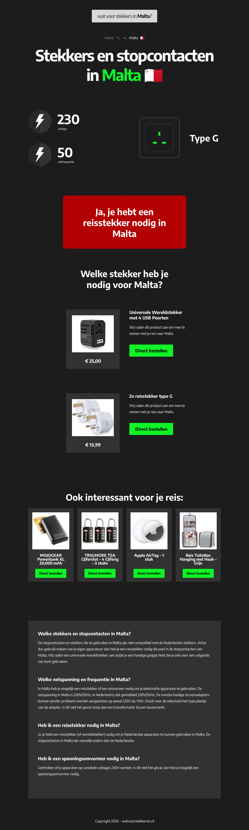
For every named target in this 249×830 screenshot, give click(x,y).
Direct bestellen (151, 350)
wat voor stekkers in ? (124, 16)
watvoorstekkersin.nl (138, 821)
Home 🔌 (112, 37)
